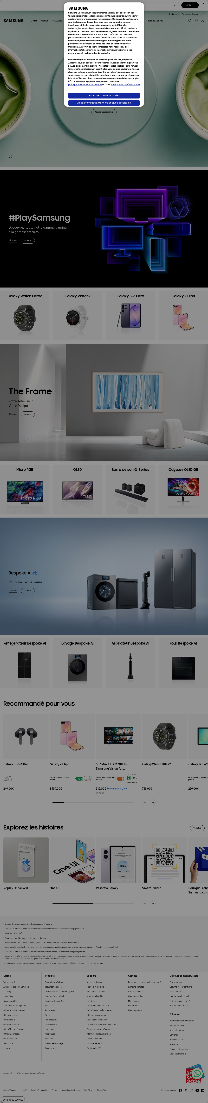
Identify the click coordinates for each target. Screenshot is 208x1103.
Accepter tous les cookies (104, 95)
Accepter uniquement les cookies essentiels (104, 103)
